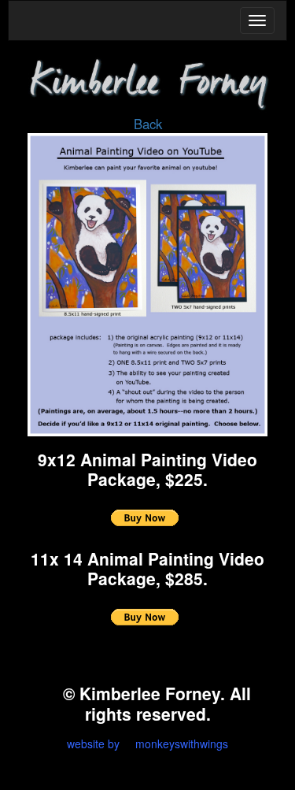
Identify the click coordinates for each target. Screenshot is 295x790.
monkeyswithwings (181, 743)
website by (93, 743)
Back (148, 123)
